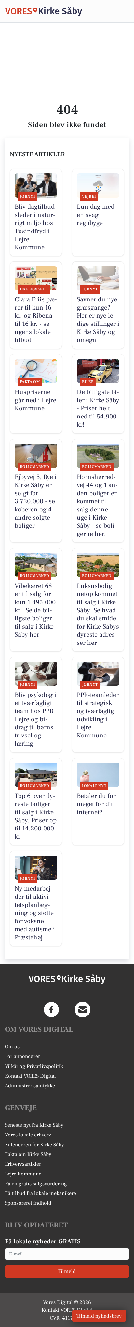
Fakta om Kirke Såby (28, 1154)
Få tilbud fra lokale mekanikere (40, 1193)
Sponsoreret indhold (28, 1203)
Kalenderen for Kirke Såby (34, 1144)
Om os (12, 1046)
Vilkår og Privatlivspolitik (34, 1066)
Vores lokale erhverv (28, 1135)
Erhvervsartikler (23, 1164)
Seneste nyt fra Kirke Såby (34, 1125)
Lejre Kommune (23, 1174)
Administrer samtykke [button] (30, 1085)
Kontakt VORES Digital (30, 1076)
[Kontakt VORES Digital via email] (82, 1009)
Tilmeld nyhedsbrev (99, 1316)
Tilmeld (67, 1271)
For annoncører (22, 1056)
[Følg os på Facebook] (51, 1009)
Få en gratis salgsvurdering (36, 1183)
